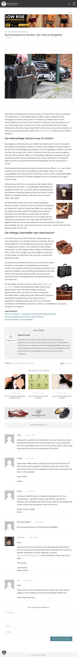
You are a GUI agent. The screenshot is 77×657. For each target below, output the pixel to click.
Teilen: (62, 363)
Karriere (13, 363)
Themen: (7, 363)
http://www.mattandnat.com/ (28, 555)
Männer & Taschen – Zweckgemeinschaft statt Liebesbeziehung (30, 314)
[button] (4, 653)
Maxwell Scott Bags (54, 345)
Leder (58, 168)
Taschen (31, 363)
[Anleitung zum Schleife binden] (23, 381)
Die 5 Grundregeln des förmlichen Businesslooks (24, 317)
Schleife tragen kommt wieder (47, 397)
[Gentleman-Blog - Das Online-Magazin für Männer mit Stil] (9, 4)
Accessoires (8, 37)
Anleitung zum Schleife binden (23, 397)
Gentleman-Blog (46, 131)
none (18, 580)
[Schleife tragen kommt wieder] (47, 381)
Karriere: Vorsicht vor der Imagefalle (19, 320)
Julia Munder (21, 537)
